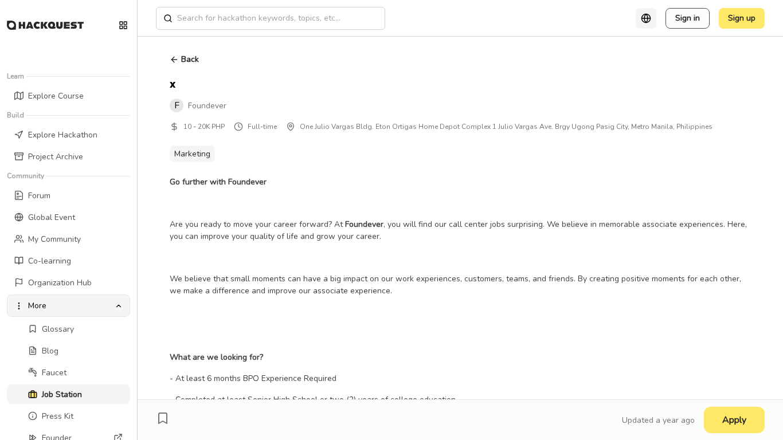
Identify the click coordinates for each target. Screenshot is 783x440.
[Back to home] (45, 25)
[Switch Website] (123, 25)
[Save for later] (163, 418)
